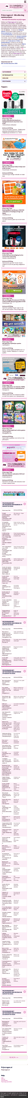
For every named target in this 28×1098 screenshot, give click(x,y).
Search (25, 10)
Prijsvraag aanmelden (6, 1081)
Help (2, 1077)
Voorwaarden (4, 1080)
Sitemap (3, 1079)
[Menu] (25, 1)
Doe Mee (8, 116)
